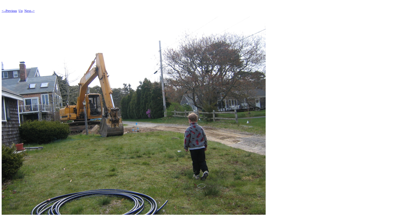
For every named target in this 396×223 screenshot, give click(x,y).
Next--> (29, 11)
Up (21, 11)
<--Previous (9, 11)
